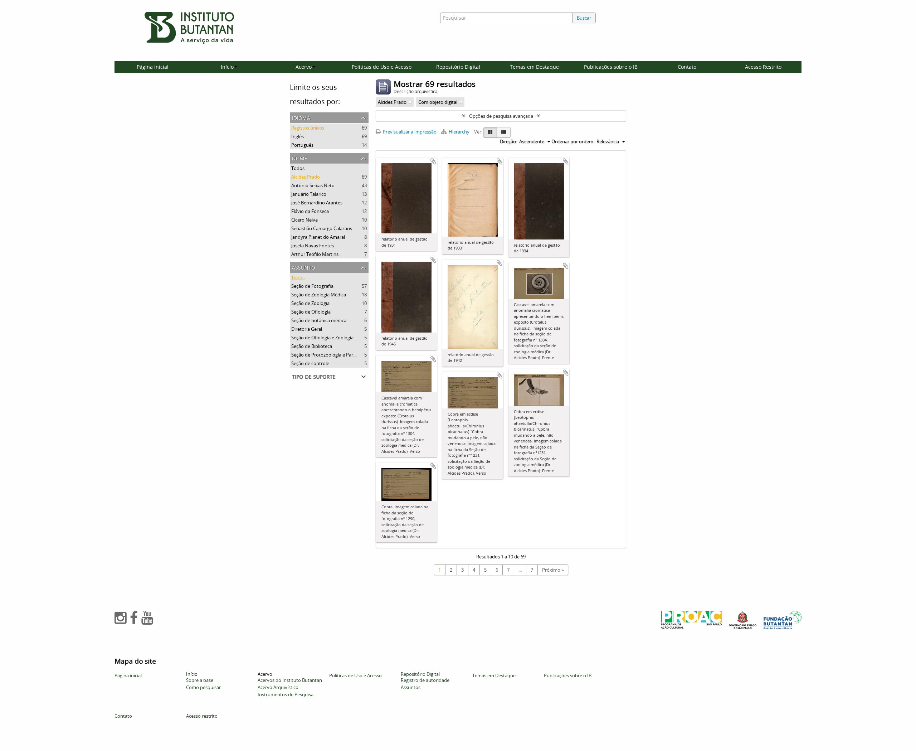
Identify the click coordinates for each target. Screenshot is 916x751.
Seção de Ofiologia (311, 312)
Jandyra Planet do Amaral (318, 237)
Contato (687, 66)
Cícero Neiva (304, 220)
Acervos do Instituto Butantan (290, 680)
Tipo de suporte (313, 376)
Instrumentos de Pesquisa (285, 694)
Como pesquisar (203, 687)
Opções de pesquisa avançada (501, 116)
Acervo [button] (304, 66)
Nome (299, 158)
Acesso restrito (202, 716)
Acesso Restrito (763, 66)
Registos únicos (307, 128)
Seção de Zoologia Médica (318, 294)
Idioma (301, 117)
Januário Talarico (308, 194)
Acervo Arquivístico (278, 687)
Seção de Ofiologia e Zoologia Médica (330, 337)
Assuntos (410, 687)
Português (302, 145)
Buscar (584, 18)
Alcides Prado (305, 177)
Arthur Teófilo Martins (314, 254)
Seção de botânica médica (318, 320)
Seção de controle (310, 363)
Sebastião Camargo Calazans (321, 228)
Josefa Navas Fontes (312, 245)
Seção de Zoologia (310, 303)
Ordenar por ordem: (572, 141)
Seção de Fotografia (312, 286)
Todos (297, 168)
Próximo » (553, 570)
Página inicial (153, 66)
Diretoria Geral (306, 329)
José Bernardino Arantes (316, 202)
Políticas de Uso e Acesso (381, 66)
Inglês (297, 136)
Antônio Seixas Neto (313, 185)
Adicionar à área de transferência (433, 161)
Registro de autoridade (425, 680)
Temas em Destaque (534, 66)
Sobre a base (199, 680)
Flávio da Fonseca (310, 211)
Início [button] (227, 66)
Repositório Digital (458, 66)
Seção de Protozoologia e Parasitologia (332, 355)
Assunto (303, 267)
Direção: (508, 141)
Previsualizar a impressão (409, 132)
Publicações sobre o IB (611, 66)
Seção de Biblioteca (311, 346)
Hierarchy (459, 132)
